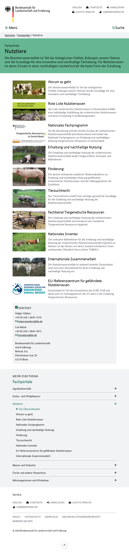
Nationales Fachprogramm (30, 424)
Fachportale (23, 35)
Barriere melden (23, 521)
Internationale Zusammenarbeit (33, 456)
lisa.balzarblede (27, 335)
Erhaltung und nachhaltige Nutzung (35, 430)
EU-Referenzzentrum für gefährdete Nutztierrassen (44, 450)
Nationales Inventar (26, 445)
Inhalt (17, 516)
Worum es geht (24, 414)
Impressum (51, 516)
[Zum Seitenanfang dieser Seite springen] (64, 545)
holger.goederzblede (30, 321)
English (77, 7)
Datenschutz (33, 516)
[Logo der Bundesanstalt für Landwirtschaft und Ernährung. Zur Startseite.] (27, 14)
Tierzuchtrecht (24, 440)
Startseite (10, 35)
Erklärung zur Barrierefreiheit (81, 516)
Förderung (21, 435)
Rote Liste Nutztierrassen (29, 419)
